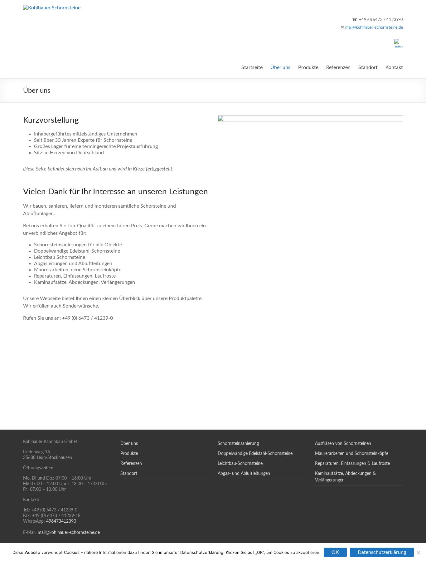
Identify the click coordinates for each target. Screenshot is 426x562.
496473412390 (61, 521)
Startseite (252, 67)
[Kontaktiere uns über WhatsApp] (398, 42)
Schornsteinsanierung (238, 443)
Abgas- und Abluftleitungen (244, 473)
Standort (368, 67)
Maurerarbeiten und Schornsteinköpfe (351, 453)
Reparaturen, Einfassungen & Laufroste (352, 463)
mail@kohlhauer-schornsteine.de (374, 27)
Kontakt (394, 67)
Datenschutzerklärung (382, 552)
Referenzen (338, 67)
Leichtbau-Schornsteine (240, 463)
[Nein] (418, 553)
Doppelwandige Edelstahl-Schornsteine (255, 453)
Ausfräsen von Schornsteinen (343, 443)
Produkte (308, 67)
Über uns (280, 67)
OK (335, 552)
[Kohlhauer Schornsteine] (51, 7)
